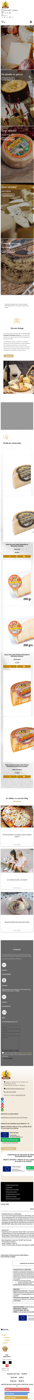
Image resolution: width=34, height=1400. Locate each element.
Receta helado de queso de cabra (17, 922)
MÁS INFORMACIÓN (8, 1148)
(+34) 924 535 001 (6, 974)
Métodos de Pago (11, 1196)
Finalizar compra (10, 1397)
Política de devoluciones (13, 1198)
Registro (15, 10)
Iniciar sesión (7, 10)
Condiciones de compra (13, 1194)
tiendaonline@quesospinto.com (15, 1088)
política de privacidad (25, 1053)
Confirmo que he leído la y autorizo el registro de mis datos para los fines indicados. (17, 1054)
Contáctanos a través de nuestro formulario (14, 1117)
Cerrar (7, 1389)
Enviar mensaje (8, 1058)
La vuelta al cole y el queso (17, 880)
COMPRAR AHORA (8, 26)
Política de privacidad (12, 1189)
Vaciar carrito (9, 1393)
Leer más (8, 356)
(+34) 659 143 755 (6, 1006)
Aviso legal (9, 1187)
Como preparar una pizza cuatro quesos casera (17, 835)
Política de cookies (11, 1192)
